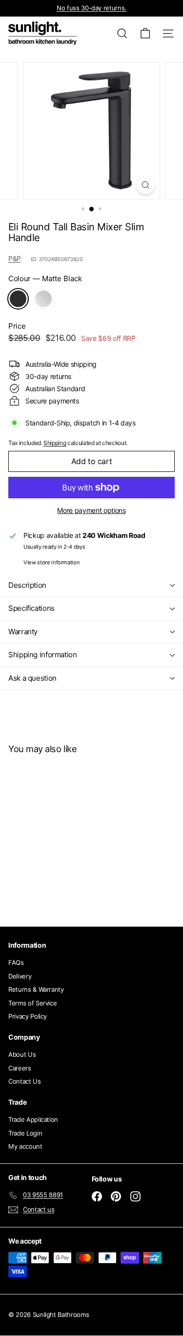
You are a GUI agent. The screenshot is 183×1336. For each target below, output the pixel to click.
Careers (19, 1068)
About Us (22, 1054)
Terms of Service (32, 1003)
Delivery (19, 976)
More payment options (91, 510)
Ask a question (32, 678)
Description (27, 585)
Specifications (31, 608)
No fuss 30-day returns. (91, 8)
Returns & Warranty (36, 989)
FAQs (16, 962)
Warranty (23, 631)
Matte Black (18, 299)
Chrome (43, 299)
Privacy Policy (27, 1016)
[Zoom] (146, 185)
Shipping (54, 442)
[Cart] (145, 33)
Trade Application (33, 1119)
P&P (14, 258)
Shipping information (42, 654)
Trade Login (25, 1133)
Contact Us (24, 1081)
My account (25, 1146)
